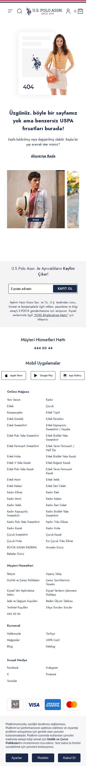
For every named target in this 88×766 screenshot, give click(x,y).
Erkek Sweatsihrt (17, 425)
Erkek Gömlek (15, 419)
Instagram (52, 667)
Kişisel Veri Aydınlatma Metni (20, 593)
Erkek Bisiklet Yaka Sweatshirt (57, 438)
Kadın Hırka (53, 528)
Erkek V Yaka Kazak (19, 463)
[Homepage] (44, 11)
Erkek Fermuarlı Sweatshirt (23, 446)
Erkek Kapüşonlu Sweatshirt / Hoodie (58, 427)
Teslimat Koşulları (17, 607)
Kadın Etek (52, 492)
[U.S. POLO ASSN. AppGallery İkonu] (72, 375)
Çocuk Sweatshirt (17, 535)
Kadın (49, 400)
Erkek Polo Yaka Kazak (20, 469)
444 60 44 (43, 348)
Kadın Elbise (14, 492)
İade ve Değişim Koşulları (22, 601)
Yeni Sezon (14, 400)
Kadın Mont (14, 499)
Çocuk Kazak (53, 535)
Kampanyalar (15, 412)
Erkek (10, 406)
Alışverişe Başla (43, 156)
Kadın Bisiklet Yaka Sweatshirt (57, 513)
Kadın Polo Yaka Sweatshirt (23, 522)
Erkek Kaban (14, 486)
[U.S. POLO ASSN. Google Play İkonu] (43, 375)
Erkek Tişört (53, 412)
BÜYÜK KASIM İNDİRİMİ (22, 547)
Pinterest (51, 674)
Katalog (50, 646)
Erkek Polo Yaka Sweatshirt (23, 436)
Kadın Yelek (14, 505)
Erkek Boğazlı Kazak (58, 463)
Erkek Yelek (52, 480)
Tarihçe (50, 634)
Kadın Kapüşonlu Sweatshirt (17, 513)
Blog (10, 646)
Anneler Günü (55, 547)
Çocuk (50, 406)
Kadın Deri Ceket (56, 505)
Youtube (12, 681)
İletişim (11, 574)
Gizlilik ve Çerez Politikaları (23, 580)
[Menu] (10, 11)
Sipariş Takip (53, 574)
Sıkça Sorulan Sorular (59, 607)
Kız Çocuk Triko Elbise (59, 541)
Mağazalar (13, 640)
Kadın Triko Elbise (57, 522)
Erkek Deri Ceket (56, 486)
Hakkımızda (14, 634)
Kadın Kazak (14, 528)
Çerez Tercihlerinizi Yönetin (58, 582)
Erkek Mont (13, 480)
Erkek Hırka (14, 456)
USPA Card (52, 640)
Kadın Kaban (54, 499)
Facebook (12, 667)
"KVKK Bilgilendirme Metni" (51, 315)
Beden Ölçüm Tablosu (59, 601)
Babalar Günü (15, 554)
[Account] (68, 11)
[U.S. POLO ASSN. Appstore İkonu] (13, 375)
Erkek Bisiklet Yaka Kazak (61, 456)
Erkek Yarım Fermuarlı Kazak (59, 471)
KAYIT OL (65, 288)
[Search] (19, 11)
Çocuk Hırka (14, 541)
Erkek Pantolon (55, 419)
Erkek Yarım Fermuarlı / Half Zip (60, 448)
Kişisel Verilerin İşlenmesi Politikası (61, 593)
